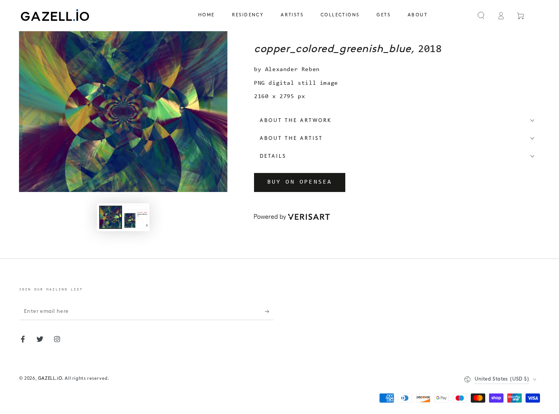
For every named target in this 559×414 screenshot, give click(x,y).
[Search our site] (481, 15)
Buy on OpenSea (299, 182)
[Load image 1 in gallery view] (110, 217)
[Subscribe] (269, 311)
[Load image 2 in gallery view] (135, 217)
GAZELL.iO (50, 378)
